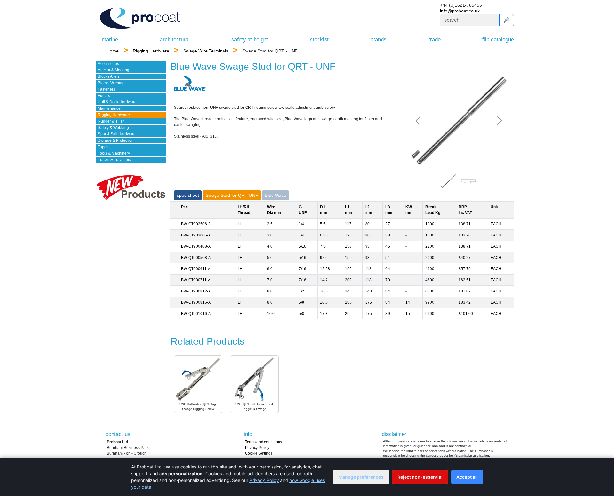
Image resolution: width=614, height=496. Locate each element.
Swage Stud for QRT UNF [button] (232, 195)
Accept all (467, 477)
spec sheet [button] (188, 195)
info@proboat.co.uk (460, 10)
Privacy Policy (257, 447)
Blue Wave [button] (275, 195)
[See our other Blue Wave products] (190, 83)
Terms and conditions (263, 442)
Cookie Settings (258, 453)
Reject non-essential (420, 477)
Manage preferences (360, 477)
